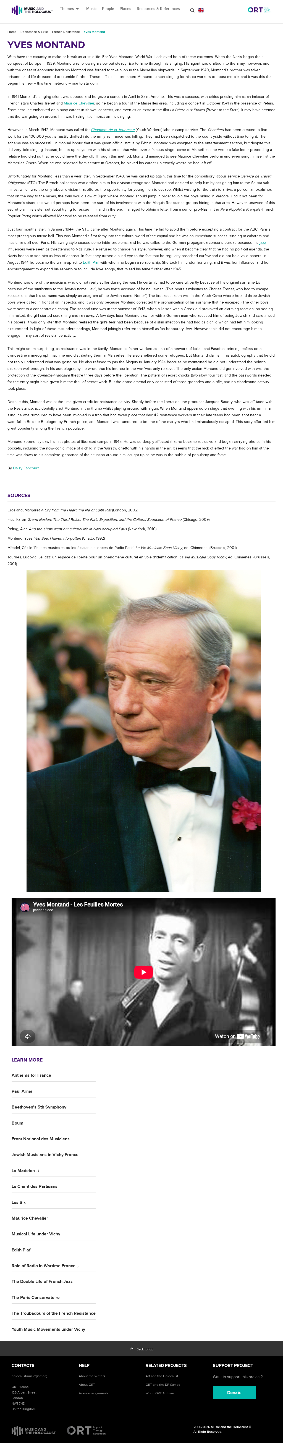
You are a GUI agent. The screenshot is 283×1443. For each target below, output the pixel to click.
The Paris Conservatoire (36, 1297)
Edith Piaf (21, 1250)
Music (91, 8)
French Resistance (66, 32)
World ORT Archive (160, 1393)
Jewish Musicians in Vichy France (45, 1154)
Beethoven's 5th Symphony (39, 1107)
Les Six (19, 1202)
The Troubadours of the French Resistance (54, 1313)
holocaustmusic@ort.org (30, 1376)
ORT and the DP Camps (163, 1385)
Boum (17, 1123)
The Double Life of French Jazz (42, 1281)
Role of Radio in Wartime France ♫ (46, 1266)
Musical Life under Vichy (36, 1234)
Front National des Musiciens (41, 1139)
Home (12, 32)
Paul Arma (22, 1091)
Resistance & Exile (34, 32)
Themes (70, 9)
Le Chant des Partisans (34, 1186)
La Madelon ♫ (25, 1170)
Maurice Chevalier (30, 1218)
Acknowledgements (94, 1393)
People (108, 8)
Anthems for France (31, 1075)
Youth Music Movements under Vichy (48, 1329)
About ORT (87, 1385)
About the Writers (92, 1376)
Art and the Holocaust (162, 1376)
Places (125, 8)
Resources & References (158, 8)
